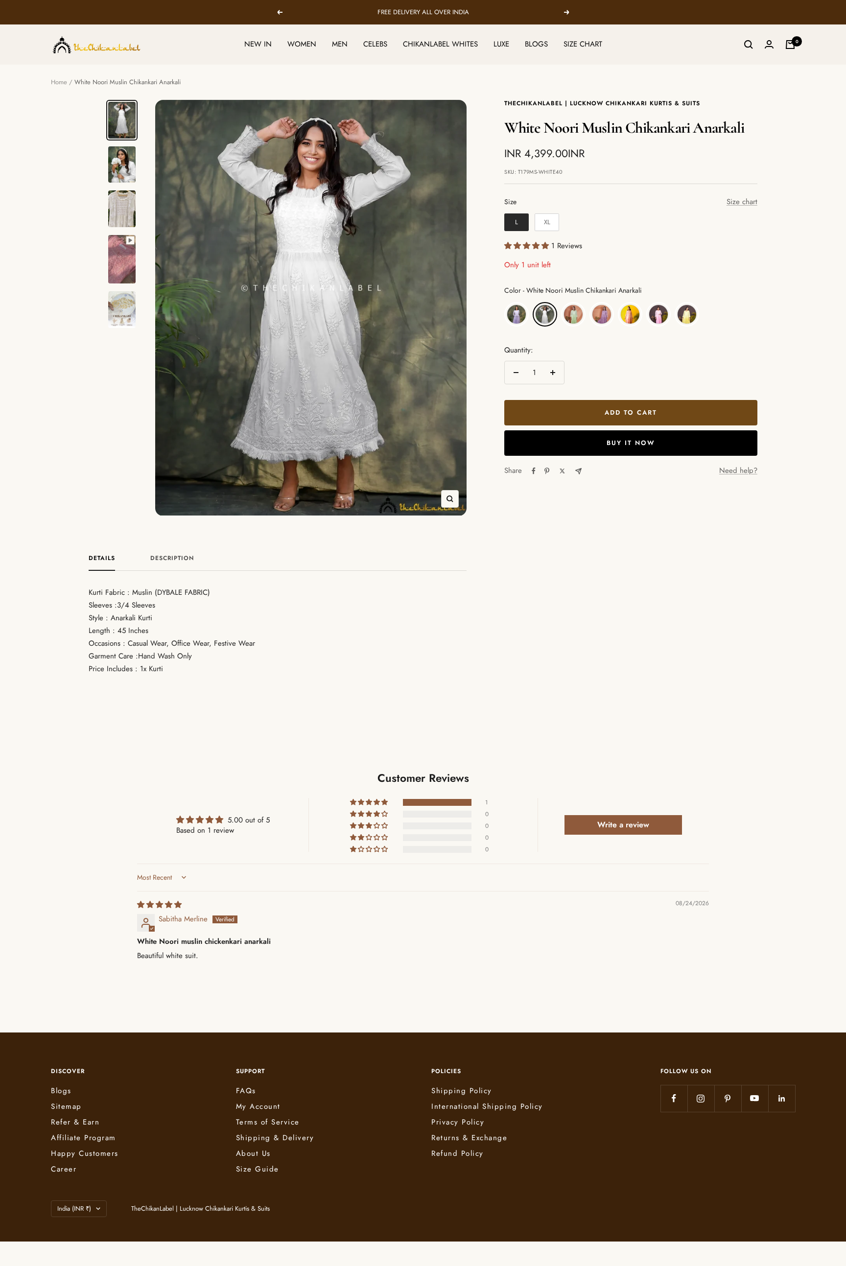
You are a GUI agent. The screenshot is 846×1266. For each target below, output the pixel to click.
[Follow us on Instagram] (700, 1098)
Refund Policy (457, 1153)
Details (102, 559)
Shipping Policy (461, 1090)
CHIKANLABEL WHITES (440, 44)
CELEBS (375, 44)
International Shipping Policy (487, 1106)
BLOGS (536, 44)
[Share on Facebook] (534, 471)
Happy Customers (84, 1153)
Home (59, 82)
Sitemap (66, 1106)
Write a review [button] (623, 824)
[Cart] (790, 44)
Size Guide (257, 1169)
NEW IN (258, 44)
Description (172, 559)
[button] (527, 245)
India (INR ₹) (74, 1208)
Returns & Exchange (469, 1137)
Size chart (742, 201)
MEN (340, 44)
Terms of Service (268, 1122)
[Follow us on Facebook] (673, 1098)
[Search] (748, 44)
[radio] (516, 222)
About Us (253, 1153)
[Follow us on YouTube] (754, 1098)
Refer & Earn (75, 1122)
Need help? (738, 470)
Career (63, 1169)
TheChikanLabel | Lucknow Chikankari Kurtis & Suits (602, 103)
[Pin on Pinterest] (546, 471)
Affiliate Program (83, 1137)
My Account (258, 1106)
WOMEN (301, 44)
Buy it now (631, 442)
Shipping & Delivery (275, 1137)
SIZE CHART (583, 44)
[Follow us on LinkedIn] (781, 1098)
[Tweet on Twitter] (562, 471)
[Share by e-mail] (578, 471)
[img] (159, 904)
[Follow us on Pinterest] (727, 1098)
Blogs (61, 1090)
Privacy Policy (457, 1122)
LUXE (501, 44)
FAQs (246, 1090)
